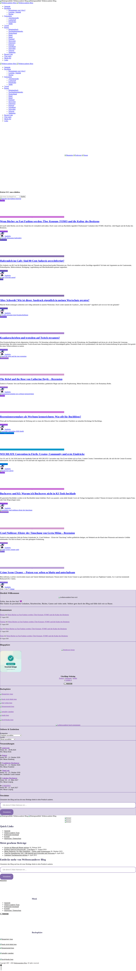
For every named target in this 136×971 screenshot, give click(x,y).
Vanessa (3, 622)
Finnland (11, 39)
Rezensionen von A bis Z (16, 10)
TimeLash (5, 770)
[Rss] (113, 139)
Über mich (7, 56)
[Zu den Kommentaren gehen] (16, 217)
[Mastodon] (69, 155)
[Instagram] (48, 139)
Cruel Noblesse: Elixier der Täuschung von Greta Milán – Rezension (37, 533)
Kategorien (4, 733)
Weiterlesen (4, 231)
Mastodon (3, 880)
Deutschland (12, 33)
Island (10, 37)
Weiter (12, 589)
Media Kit (7, 58)
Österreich (11, 43)
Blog (1, 279)
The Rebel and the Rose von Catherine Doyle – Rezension (31, 379)
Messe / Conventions (7, 433)
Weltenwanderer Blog (20, 963)
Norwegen (12, 41)
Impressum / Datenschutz (12, 838)
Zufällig (68, 680)
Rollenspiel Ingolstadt (11, 835)
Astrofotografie (13, 18)
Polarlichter (12, 22)
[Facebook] (16, 139)
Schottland (12, 47)
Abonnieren (7, 812)
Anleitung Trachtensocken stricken (16, 855)
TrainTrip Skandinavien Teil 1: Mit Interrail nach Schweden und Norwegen (29, 853)
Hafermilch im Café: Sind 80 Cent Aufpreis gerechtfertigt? (32, 260)
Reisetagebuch (13, 29)
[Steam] (85, 155)
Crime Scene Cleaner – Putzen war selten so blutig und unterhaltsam (37, 572)
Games (2, 551)
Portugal (11, 45)
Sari (1, 629)
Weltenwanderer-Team (11, 833)
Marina (2, 615)
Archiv (2, 737)
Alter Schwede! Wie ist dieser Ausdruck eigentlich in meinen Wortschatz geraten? (44, 300)
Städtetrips (12, 52)
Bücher (10, 14)
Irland (10, 35)
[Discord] (16, 155)
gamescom (5, 748)
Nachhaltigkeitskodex (15, 31)
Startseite (7, 6)
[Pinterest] (80, 139)
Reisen (6, 27)
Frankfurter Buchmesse (10, 763)
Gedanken (3, 240)
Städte (10, 24)
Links (6, 60)
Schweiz (11, 50)
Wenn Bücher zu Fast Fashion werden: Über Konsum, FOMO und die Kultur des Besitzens (49, 221)
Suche (23, 196)
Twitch (6, 25)
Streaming (3, 317)
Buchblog (7, 8)
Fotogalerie (8, 16)
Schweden (12, 48)
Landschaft (12, 20)
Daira (2, 636)
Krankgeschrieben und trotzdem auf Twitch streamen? (30, 337)
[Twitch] (48, 155)
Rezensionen (4, 358)
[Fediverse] (77, 155)
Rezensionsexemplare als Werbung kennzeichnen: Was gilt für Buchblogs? (40, 416)
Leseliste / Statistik (14, 12)
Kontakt (7, 836)
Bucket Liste (8, 54)
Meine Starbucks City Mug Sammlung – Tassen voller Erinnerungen (27, 851)
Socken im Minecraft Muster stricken (16, 847)
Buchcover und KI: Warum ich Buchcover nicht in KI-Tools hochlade (38, 493)
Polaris (4, 755)
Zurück (61, 678)
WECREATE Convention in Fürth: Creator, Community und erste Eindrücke (42, 454)
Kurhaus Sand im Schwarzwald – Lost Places (19, 849)
